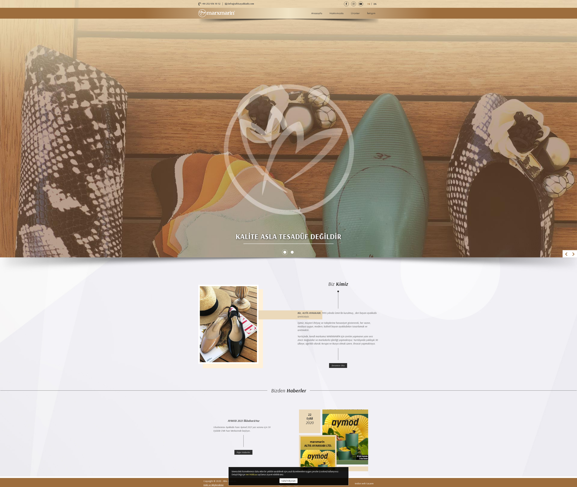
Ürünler (355, 13)
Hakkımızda (336, 13)
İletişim (371, 13)
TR (368, 3)
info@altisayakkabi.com (241, 3)
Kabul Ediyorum (288, 480)
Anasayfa (316, 13)
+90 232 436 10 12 (210, 3)
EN (375, 3)
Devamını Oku (338, 365)
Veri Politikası (251, 474)
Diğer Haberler (243, 452)
